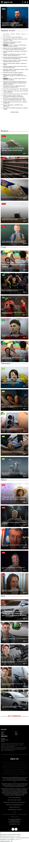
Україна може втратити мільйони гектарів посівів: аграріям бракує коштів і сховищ (14, 219)
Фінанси (3, 734)
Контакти (3, 738)
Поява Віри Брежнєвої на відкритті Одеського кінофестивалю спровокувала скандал (14, 22)
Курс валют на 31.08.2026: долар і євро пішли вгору (13, 149)
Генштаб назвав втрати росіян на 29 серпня (15, 94)
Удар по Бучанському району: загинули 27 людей (15, 64)
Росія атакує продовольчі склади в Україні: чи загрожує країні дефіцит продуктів (13, 174)
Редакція (14, 811)
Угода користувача (14, 816)
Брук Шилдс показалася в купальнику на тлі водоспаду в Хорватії (12, 590)
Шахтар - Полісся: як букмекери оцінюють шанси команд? (14, 45)
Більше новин (14, 112)
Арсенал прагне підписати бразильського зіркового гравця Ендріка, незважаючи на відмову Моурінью (15, 83)
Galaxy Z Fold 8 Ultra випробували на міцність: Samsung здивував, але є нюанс (13, 429)
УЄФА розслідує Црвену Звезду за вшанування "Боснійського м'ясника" (13, 96)
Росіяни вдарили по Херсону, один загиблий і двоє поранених (15, 91)
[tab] (6, 34)
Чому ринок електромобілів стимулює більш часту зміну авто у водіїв (14, 684)
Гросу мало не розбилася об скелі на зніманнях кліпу (13, 568)
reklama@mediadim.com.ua (14, 823)
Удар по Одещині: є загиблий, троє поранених (13, 105)
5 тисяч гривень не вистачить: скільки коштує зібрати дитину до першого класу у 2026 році (13, 242)
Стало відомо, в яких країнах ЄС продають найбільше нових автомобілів (12, 707)
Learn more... (18, 839)
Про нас (2, 741)
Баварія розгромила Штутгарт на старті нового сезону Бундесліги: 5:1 (14, 54)
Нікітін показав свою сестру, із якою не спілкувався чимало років (14, 545)
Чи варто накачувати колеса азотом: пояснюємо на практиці (14, 639)
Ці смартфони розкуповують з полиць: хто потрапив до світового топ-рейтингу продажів (13, 452)
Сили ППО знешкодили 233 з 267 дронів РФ (15, 89)
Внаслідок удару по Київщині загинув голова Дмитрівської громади (15, 70)
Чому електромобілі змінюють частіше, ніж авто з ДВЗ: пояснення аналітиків (14, 662)
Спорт (2, 733)
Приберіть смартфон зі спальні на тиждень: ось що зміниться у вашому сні (14, 406)
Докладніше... (18, 836)
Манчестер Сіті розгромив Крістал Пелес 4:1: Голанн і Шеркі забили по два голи (14, 48)
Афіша (16, 734)
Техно (16, 733)
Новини (2, 731)
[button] (2, 17)
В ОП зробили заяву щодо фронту (12, 37)
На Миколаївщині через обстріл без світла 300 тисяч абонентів (15, 67)
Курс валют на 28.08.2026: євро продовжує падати (14, 197)
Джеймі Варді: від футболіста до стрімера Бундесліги (15, 102)
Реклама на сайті (4, 739)
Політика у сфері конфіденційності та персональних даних (14, 814)
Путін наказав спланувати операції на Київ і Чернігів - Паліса (15, 39)
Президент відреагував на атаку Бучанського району (12, 42)
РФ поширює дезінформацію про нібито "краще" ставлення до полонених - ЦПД (14, 99)
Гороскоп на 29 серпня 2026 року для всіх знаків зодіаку (13, 498)
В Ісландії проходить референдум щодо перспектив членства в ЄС (14, 86)
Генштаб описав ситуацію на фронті (13, 72)
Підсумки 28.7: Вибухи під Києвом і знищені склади (15, 108)
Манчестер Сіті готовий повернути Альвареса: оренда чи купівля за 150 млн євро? (14, 75)
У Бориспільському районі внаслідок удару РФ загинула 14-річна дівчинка (15, 57)
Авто (16, 731)
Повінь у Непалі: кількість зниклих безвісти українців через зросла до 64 (15, 61)
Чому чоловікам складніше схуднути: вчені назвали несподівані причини (13, 381)
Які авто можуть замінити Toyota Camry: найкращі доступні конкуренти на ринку (14, 613)
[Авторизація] (27, 2)
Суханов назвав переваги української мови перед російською (14, 523)
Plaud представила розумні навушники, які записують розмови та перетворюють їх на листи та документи (14, 473)
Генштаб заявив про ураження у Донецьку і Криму (15, 51)
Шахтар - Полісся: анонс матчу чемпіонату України (14, 79)
